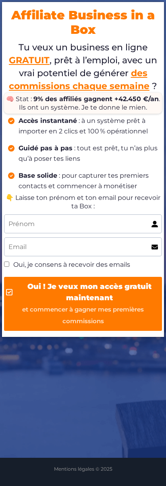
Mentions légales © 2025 (83, 469)
